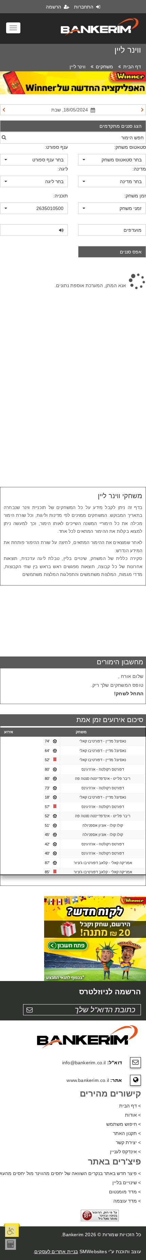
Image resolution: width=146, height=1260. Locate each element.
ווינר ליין (78, 66)
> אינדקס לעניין (125, 1151)
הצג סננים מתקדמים (120, 126)
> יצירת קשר (128, 1142)
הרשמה (54, 7)
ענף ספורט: (56, 147)
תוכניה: (60, 195)
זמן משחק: (135, 195)
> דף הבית (130, 1105)
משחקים (104, 66)
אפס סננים (131, 252)
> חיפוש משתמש (123, 1124)
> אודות (133, 1115)
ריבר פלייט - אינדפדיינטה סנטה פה (102, 778)
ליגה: (63, 169)
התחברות (84, 7)
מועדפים (133, 230)
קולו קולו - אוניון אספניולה (103, 825)
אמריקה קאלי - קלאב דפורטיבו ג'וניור (103, 863)
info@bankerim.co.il (84, 1062)
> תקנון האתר (127, 1133)
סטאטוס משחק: (130, 147)
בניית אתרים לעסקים (56, 1251)
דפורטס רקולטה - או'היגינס (102, 769)
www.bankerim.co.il (88, 1080)
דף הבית (132, 66)
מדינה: (139, 169)
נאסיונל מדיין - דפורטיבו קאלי (102, 741)
